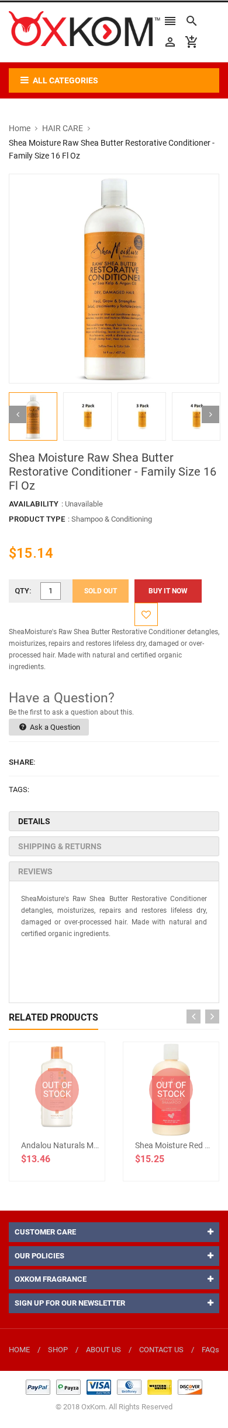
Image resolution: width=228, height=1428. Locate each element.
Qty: (23, 590)
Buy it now (168, 591)
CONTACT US (161, 1349)
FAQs (210, 1349)
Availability (33, 504)
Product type (37, 519)
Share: (22, 762)
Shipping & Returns (60, 846)
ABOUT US (103, 1349)
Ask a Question (54, 727)
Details (34, 821)
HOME (19, 1349)
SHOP (58, 1349)
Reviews (35, 871)
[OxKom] (114, 1387)
